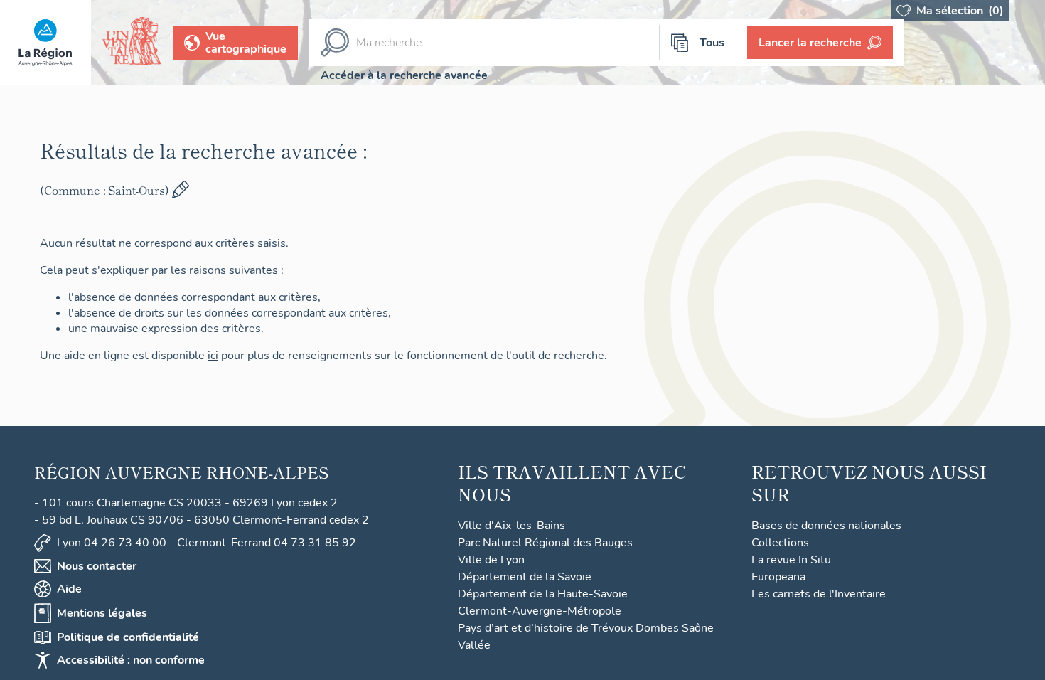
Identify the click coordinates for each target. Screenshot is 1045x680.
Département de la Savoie (524, 577)
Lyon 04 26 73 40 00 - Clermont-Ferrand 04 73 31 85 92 (206, 543)
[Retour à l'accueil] (45, 42)
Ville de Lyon (491, 560)
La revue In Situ (791, 560)
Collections (780, 543)
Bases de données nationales (826, 525)
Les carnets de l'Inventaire (818, 594)
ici (218, 355)
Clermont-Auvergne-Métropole (539, 611)
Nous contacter (96, 566)
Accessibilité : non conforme (131, 660)
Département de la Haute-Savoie (543, 594)
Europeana (778, 577)
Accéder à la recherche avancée (404, 75)
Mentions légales (102, 613)
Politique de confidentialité (128, 637)
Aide (69, 589)
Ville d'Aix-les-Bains (511, 525)
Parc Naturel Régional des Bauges (545, 543)
